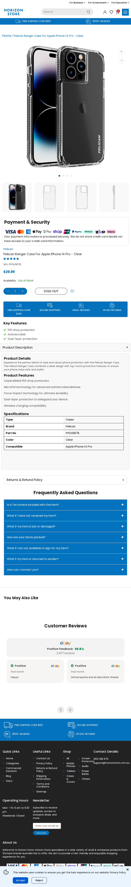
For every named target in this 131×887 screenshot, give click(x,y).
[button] (64, 454)
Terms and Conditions (42, 785)
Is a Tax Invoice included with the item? (33, 505)
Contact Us (43, 758)
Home (6, 36)
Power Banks (85, 773)
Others (86, 779)
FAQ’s (9, 781)
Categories (12, 763)
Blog (8, 776)
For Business (77, 2)
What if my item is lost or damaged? (31, 526)
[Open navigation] (125, 12)
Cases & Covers (71, 779)
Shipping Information (43, 777)
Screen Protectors (86, 760)
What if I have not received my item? (31, 516)
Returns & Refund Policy (46, 770)
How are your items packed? (26, 537)
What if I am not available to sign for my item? (38, 548)
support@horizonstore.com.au (111, 763)
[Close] (127, 869)
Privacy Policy (44, 763)
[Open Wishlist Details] (111, 12)
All (68, 758)
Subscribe (41, 833)
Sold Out (51, 291)
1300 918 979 (100, 759)
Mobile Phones (71, 765)
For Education (120, 2)
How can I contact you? (23, 570)
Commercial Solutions (13, 770)
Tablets (71, 771)
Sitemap (41, 791)
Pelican (8, 249)
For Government (98, 2)
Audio (85, 766)
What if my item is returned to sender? (33, 559)
